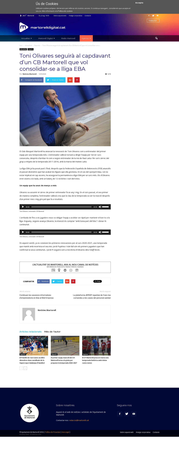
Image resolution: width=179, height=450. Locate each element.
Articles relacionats (31, 331)
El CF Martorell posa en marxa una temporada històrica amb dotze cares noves (95, 360)
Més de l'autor (52, 331)
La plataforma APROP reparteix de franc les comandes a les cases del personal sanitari (92, 296)
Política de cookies (65, 11)
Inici (21, 45)
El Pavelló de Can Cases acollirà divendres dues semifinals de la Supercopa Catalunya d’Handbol (32, 360)
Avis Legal (65, 432)
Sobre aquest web (60, 16)
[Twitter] (153, 15)
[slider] (105, 206)
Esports (30, 49)
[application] (65, 206)
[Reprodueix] (23, 207)
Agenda (85, 38)
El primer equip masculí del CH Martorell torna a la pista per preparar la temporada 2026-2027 (64, 360)
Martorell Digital (45, 38)
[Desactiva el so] (100, 207)
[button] (156, 38)
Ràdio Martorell (68, 38)
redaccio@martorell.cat (79, 420)
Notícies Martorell (30, 74)
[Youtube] (157, 15)
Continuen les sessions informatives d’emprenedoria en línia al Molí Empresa (36, 296)
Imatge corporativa (75, 16)
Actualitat (25, 38)
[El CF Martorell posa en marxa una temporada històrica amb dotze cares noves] (96, 346)
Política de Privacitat (52, 432)
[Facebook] (149, 15)
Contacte (88, 16)
